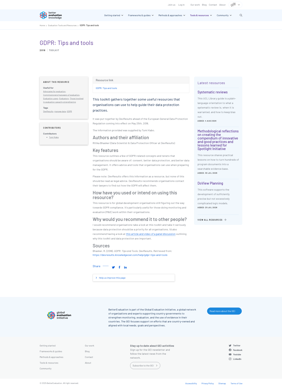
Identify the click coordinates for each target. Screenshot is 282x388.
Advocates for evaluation (54, 91)
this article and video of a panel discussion (151, 233)
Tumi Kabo (54, 137)
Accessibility (191, 383)
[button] (241, 15)
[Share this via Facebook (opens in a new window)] (119, 267)
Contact (213, 4)
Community (45, 368)
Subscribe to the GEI (143, 365)
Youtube (237, 354)
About (222, 4)
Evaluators (64, 98)
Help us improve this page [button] (112, 277)
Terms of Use (236, 383)
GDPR (69, 111)
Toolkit (54, 50)
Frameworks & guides (51, 351)
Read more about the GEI (222, 311)
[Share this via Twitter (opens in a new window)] (113, 267)
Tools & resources (49, 362)
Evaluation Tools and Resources (62, 25)
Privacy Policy (208, 383)
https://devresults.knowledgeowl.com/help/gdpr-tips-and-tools (130, 254)
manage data (60, 111)
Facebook (237, 350)
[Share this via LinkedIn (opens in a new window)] (125, 267)
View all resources (210, 220)
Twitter (236, 345)
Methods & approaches (51, 357)
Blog (204, 4)
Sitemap (222, 383)
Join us (171, 4)
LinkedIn (237, 359)
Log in (181, 4)
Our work (195, 4)
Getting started (48, 345)
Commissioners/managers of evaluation (61, 95)
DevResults (48, 111)
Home (42, 25)
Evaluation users (50, 98)
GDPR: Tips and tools (89, 25)
